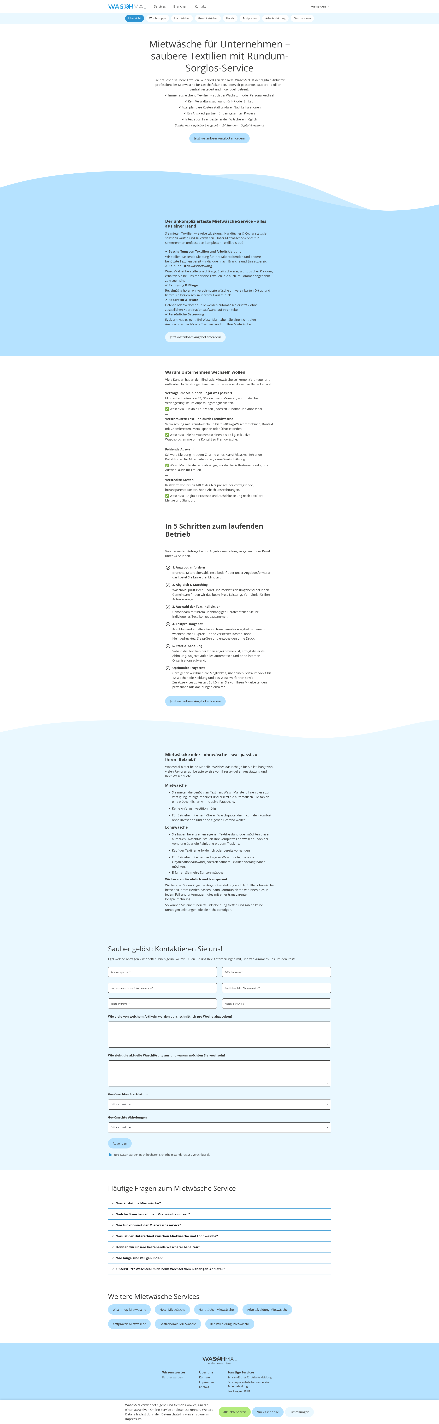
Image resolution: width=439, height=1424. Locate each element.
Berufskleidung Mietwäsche (230, 1324)
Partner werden (172, 1377)
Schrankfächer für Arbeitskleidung (250, 1377)
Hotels (230, 18)
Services (160, 6)
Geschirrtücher (208, 18)
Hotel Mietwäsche (172, 1309)
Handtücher (182, 18)
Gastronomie (302, 18)
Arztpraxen (250, 18)
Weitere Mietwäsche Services (153, 1296)
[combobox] (276, 987)
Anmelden (318, 6)
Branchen (180, 6)
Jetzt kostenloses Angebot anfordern (219, 138)
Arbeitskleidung (275, 18)
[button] (219, 1203)
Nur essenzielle (268, 1412)
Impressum (133, 1419)
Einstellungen (299, 1412)
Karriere (204, 1377)
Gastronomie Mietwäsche (178, 1324)
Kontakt (200, 6)
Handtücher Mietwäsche (216, 1309)
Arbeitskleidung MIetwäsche (267, 1309)
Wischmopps (157, 18)
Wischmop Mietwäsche (129, 1309)
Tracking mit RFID (239, 1391)
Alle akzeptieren (234, 1412)
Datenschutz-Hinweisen (178, 1414)
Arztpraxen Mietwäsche (129, 1324)
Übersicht (134, 18)
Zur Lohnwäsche (211, 872)
